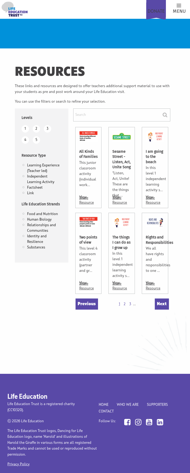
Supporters (157, 405)
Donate (156, 11)
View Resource (86, 200)
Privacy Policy (18, 464)
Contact (106, 411)
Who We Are (128, 405)
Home (103, 405)
